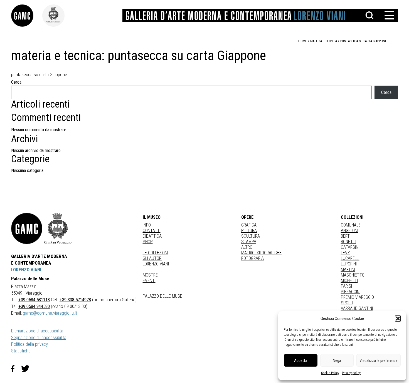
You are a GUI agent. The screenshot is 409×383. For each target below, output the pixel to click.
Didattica (152, 236)
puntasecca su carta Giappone (363, 41)
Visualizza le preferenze (378, 360)
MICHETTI (349, 280)
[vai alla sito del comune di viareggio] (57, 228)
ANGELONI (349, 230)
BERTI (346, 236)
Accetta (300, 360)
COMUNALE (351, 225)
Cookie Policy (330, 373)
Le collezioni (155, 252)
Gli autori (152, 258)
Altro (246, 247)
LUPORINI (349, 264)
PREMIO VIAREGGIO (357, 297)
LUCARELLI (350, 258)
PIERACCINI (350, 291)
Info (147, 225)
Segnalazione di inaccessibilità (38, 337)
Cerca (16, 82)
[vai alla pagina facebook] (16, 368)
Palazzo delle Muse (162, 296)
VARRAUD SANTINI (357, 308)
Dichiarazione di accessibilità (37, 331)
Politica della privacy (29, 344)
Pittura (249, 230)
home (302, 41)
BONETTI (348, 241)
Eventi (149, 280)
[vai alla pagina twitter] (27, 368)
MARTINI (348, 269)
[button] (398, 318)
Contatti (152, 230)
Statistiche (21, 351)
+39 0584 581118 (34, 299)
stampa (248, 241)
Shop (148, 241)
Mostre (150, 275)
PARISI (346, 286)
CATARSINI (350, 247)
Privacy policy (351, 373)
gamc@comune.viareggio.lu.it (50, 313)
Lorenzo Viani (156, 264)
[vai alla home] (26, 228)
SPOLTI (347, 302)
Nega (337, 360)
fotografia (252, 258)
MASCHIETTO (352, 275)
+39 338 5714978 (75, 299)
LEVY (345, 252)
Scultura (250, 236)
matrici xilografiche (261, 252)
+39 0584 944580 (34, 306)
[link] (26, 15)
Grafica (249, 225)
